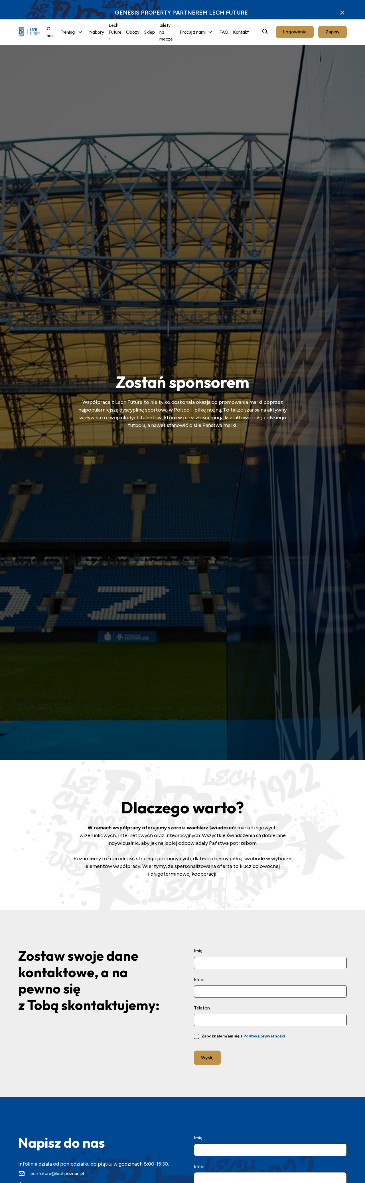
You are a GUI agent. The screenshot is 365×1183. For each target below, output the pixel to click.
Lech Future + (115, 32)
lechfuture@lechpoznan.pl (57, 1173)
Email (199, 979)
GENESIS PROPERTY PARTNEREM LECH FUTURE (181, 12)
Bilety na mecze (166, 32)
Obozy (132, 32)
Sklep (149, 32)
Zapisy (332, 32)
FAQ (223, 32)
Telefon (202, 1008)
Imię (198, 951)
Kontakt (241, 32)
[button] (71, 32)
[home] (29, 32)
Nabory (96, 32)
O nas (50, 32)
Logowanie (295, 32)
